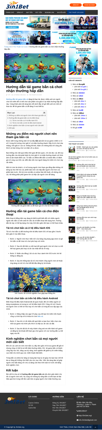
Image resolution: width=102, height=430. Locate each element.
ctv (9, 95)
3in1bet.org (20, 427)
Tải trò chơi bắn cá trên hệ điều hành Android (26, 123)
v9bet (81, 122)
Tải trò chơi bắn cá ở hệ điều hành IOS (25, 120)
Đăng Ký (20, 12)
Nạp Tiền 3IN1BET (59, 405)
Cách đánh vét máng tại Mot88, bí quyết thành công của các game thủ (87, 176)
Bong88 (83, 87)
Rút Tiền (38, 12)
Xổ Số (30, 405)
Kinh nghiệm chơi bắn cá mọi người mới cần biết (26, 125)
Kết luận (12, 128)
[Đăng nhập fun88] (74, 38)
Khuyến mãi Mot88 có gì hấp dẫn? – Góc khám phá (86, 228)
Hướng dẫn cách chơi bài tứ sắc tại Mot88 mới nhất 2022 (86, 165)
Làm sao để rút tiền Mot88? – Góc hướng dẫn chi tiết (86, 238)
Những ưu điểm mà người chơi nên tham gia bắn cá (27, 115)
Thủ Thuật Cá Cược (76, 12)
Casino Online (33, 403)
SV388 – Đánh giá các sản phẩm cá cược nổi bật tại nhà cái (87, 147)
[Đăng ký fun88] (83, 60)
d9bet (82, 101)
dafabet (82, 93)
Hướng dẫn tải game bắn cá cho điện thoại (24, 118)
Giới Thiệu (64, 427)
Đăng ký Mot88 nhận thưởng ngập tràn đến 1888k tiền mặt (86, 196)
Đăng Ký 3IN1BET (59, 403)
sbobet (81, 125)
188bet (82, 115)
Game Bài (32, 408)
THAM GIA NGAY (89, 5)
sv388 (79, 128)
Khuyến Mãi (61, 12)
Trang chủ (10, 12)
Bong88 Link (49, 12)
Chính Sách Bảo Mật (76, 427)
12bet (81, 96)
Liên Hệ (88, 427)
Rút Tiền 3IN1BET (59, 408)
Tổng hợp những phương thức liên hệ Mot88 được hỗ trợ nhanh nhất (87, 207)
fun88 (81, 110)
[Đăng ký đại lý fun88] (27, 23)
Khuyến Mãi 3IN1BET (60, 410)
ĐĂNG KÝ (76, 5)
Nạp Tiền (29, 12)
